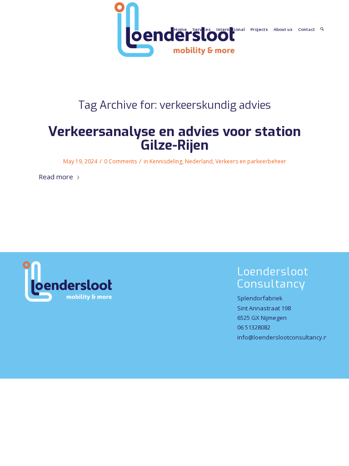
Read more (56, 176)
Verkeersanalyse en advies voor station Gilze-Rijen (174, 138)
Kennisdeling (166, 161)
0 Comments (120, 161)
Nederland (199, 161)
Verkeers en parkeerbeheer (250, 161)
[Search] (322, 29)
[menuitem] (180, 29)
